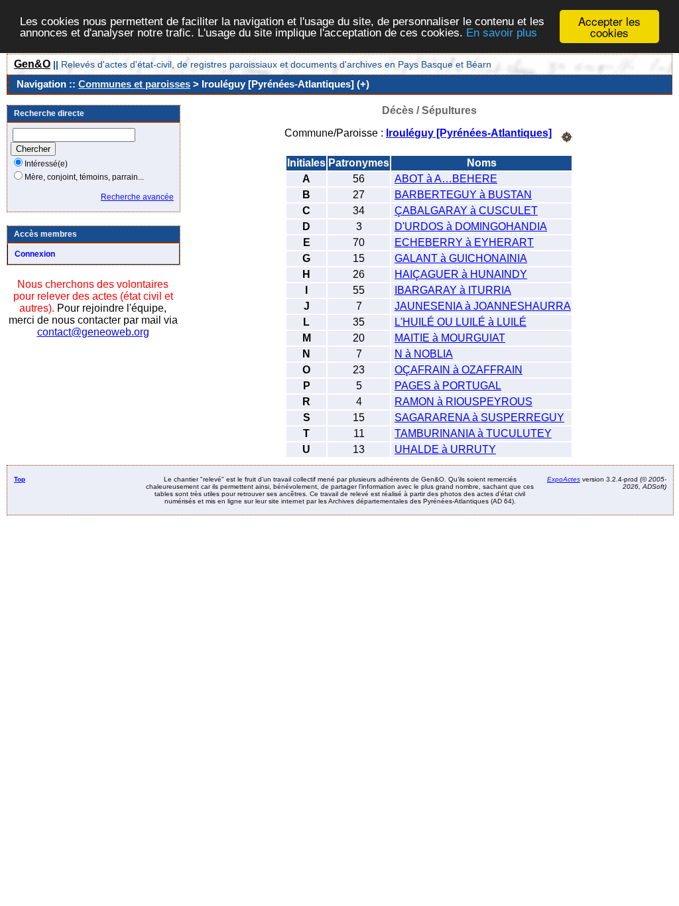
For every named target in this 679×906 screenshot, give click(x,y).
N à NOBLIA (424, 353)
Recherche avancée (137, 197)
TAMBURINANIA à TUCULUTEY (473, 433)
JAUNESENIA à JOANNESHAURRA (483, 306)
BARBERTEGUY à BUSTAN (463, 194)
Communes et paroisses (134, 84)
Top (19, 479)
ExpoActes (563, 479)
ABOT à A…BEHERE (446, 178)
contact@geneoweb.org (93, 332)
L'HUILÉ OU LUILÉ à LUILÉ (460, 322)
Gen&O (32, 64)
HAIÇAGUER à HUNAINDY (461, 274)
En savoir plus (501, 33)
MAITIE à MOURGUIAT (450, 338)
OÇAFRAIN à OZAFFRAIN (459, 369)
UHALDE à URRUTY (445, 449)
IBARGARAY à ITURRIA (453, 290)
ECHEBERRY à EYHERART (464, 242)
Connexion (35, 254)
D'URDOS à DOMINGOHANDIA (471, 226)
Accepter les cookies (609, 26)
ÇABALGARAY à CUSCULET (466, 210)
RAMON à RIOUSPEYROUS (463, 401)
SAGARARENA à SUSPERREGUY (479, 417)
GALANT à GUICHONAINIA (461, 258)
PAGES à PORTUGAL (448, 385)
